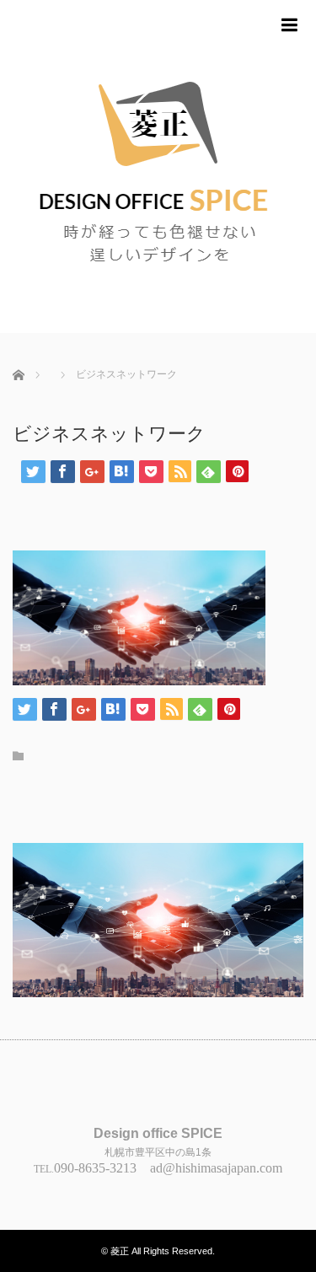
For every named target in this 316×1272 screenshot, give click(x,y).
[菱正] (158, 166)
